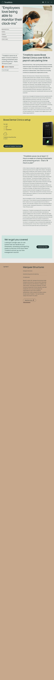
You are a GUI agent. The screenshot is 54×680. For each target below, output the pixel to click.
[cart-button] (48, 2)
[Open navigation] (51, 2)
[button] (43, 2)
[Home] (7, 2)
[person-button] (45, 2)
